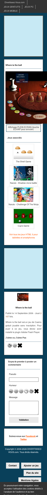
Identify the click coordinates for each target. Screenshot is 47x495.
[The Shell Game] (23, 144)
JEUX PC (29, 6)
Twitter (23, 439)
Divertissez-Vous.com (15, 2)
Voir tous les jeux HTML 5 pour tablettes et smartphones (23, 236)
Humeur (12, 385)
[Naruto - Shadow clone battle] (23, 166)
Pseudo (12, 374)
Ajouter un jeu (31, 465)
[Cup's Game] (23, 209)
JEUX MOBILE (11, 10)
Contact (13, 465)
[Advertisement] (23, 36)
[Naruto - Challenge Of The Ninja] (23, 187)
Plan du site (32, 472)
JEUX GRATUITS (12, 6)
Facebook (31, 436)
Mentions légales (30, 480)
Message (13, 397)
